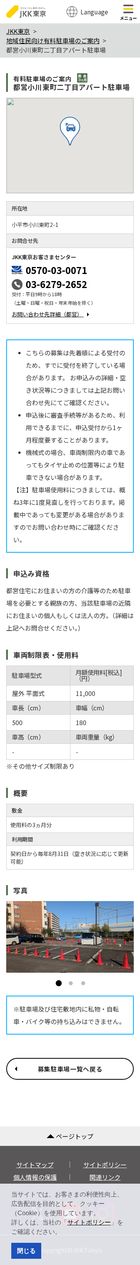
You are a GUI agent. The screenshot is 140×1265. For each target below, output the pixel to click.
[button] (64, 1233)
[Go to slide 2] (68, 981)
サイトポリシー (89, 1222)
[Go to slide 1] (56, 981)
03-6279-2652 (56, 284)
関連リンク (105, 1177)
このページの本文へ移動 (70, 1)
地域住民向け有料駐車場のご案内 (53, 40)
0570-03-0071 (56, 270)
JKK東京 (18, 31)
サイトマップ (35, 1164)
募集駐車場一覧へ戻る (70, 1068)
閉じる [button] (26, 1250)
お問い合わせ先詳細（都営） (48, 314)
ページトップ (74, 1136)
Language (94, 12)
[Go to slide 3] (80, 981)
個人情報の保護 (35, 1177)
